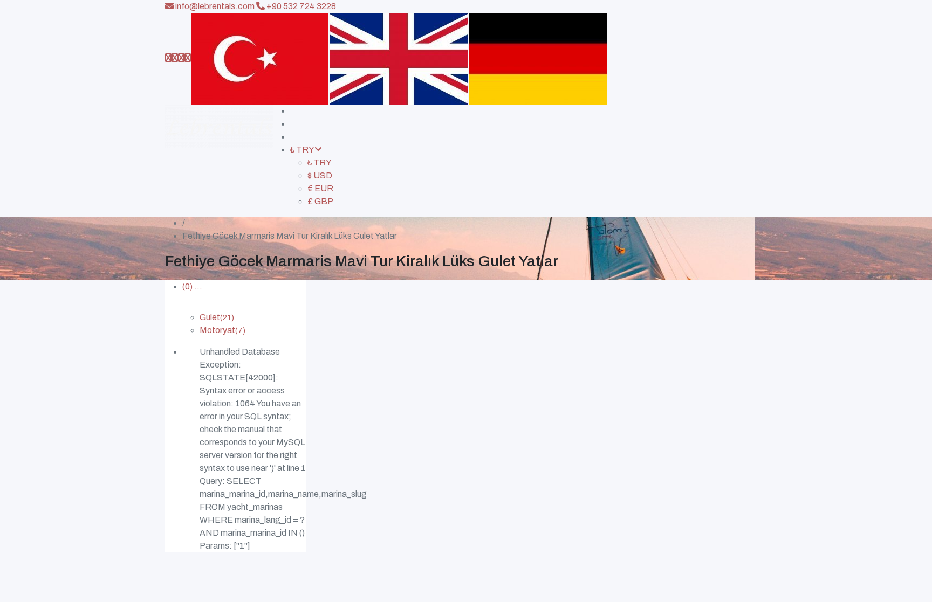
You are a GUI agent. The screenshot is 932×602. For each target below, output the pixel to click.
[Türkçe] (259, 58)
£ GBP (320, 201)
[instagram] (168, 58)
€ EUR (320, 188)
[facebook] (175, 58)
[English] (399, 58)
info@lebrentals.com (214, 6)
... (192, 286)
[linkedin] (187, 58)
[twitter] (181, 58)
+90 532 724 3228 (300, 6)
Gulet (217, 317)
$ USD (319, 175)
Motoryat (222, 330)
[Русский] (538, 58)
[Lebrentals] (219, 161)
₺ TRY (302, 149)
